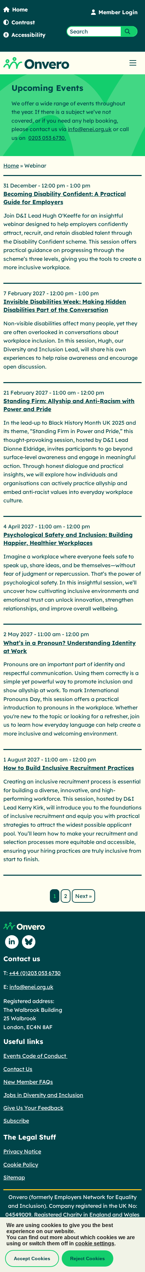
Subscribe (16, 1120)
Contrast (23, 22)
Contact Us (17, 1069)
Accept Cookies (32, 1258)
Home (20, 9)
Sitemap (14, 1177)
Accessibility (28, 34)
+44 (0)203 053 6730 (35, 973)
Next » (83, 896)
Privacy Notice (22, 1151)
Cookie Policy (20, 1164)
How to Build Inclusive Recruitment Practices (68, 767)
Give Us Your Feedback (33, 1108)
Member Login (118, 12)
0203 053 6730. (47, 137)
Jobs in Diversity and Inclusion (43, 1095)
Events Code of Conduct (35, 1055)
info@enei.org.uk (90, 129)
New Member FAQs (28, 1081)
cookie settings (94, 1243)
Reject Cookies (87, 1258)
